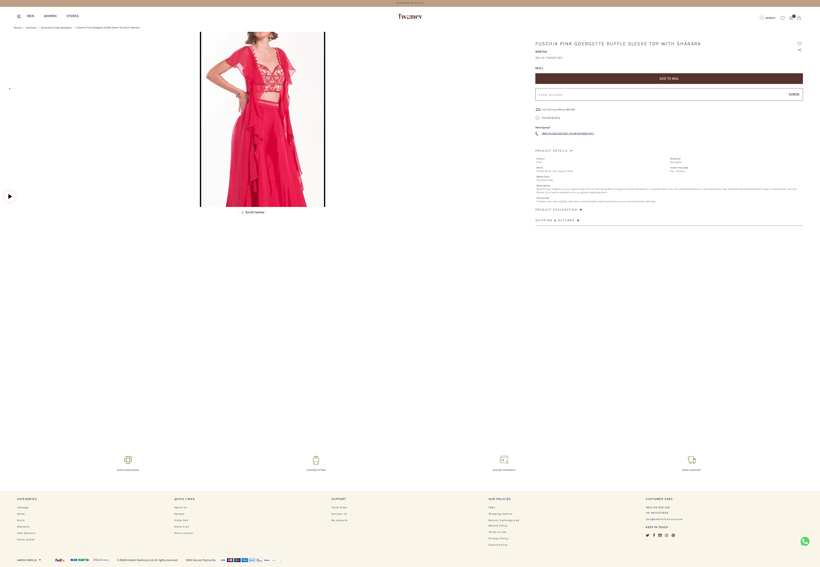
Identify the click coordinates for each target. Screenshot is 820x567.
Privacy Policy (498, 538)
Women (31, 27)
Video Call (181, 520)
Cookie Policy (498, 544)
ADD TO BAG (669, 78)
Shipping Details (500, 513)
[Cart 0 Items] (799, 19)
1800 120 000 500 (658, 507)
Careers (179, 513)
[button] (32, 15)
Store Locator (183, 533)
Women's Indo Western (56, 27)
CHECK (794, 94)
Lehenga (23, 507)
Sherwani (23, 526)
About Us (180, 507)
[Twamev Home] (410, 17)
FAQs (492, 507)
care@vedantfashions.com (664, 519)
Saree (21, 513)
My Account (339, 520)
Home (18, 27)
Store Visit (181, 526)
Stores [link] (72, 16)
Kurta (21, 520)
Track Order (339, 507)
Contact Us (339, 513)
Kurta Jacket (26, 539)
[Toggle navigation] (19, 17)
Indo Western (26, 533)
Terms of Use (497, 531)
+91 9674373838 (657, 512)
